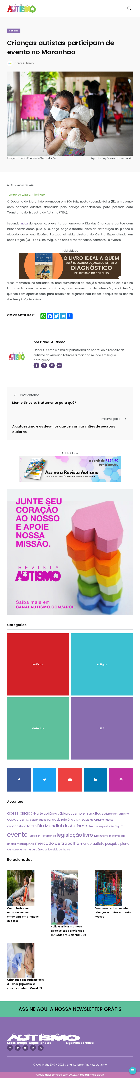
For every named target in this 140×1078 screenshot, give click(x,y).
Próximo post (110, 419)
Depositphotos (40, 1043)
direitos (93, 826)
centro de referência (61, 820)
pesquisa (112, 843)
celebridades (38, 820)
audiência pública (56, 813)
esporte (104, 826)
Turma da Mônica (33, 849)
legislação (69, 835)
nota (24, 223)
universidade (53, 849)
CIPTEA (80, 820)
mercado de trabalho (57, 843)
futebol (33, 836)
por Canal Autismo (49, 342)
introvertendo (47, 836)
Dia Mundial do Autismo (62, 826)
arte (39, 813)
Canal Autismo (24, 63)
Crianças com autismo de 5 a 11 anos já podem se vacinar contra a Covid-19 (25, 984)
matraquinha (25, 844)
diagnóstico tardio (21, 826)
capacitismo (18, 819)
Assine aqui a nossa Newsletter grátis (70, 1009)
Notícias (13, 31)
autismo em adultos (84, 813)
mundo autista (92, 843)
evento (17, 834)
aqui (100, 1075)
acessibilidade (21, 813)
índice (66, 849)
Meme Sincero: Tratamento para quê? (44, 402)
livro (88, 835)
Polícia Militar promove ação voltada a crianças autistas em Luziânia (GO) (68, 931)
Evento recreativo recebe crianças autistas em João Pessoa (113, 912)
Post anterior (29, 395)
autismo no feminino (115, 813)
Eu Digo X (117, 826)
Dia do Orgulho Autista (99, 820)
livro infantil (101, 836)
